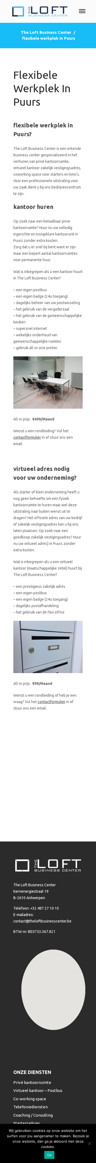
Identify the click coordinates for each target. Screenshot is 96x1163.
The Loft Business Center (46, 32)
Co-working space (29, 1098)
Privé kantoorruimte (32, 1082)
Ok (49, 1155)
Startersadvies (26, 1123)
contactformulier (27, 437)
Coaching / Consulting (33, 1115)
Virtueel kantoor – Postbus (37, 1090)
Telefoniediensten (30, 1107)
